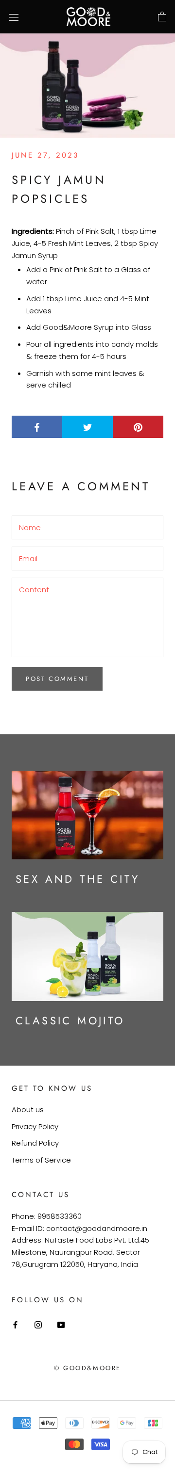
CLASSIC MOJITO (70, 1020)
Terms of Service (41, 1160)
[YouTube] (61, 1324)
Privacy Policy (35, 1126)
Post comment (57, 678)
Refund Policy (35, 1143)
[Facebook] (15, 1324)
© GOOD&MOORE (87, 1368)
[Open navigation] (13, 17)
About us (28, 1109)
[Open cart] (162, 17)
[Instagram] (38, 1324)
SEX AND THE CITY (78, 879)
